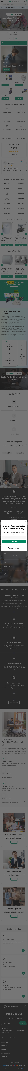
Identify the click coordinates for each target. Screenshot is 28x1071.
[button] (25, 522)
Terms (10, 548)
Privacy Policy (16, 548)
